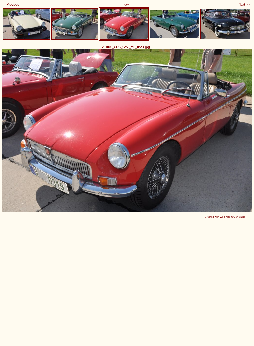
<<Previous (11, 4)
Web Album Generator (232, 217)
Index (125, 4)
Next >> (244, 4)
